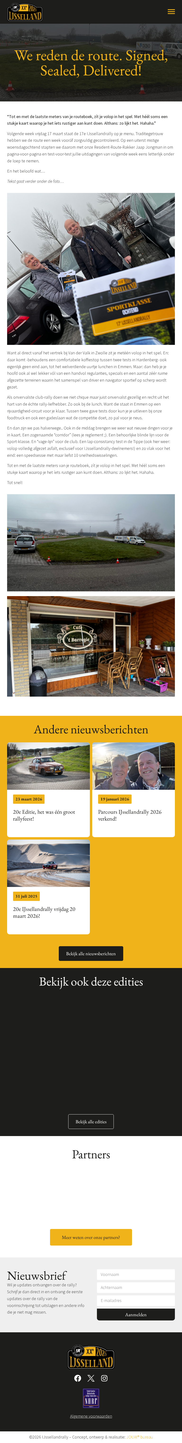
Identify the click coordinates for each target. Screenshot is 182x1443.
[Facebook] (77, 1378)
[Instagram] (104, 1378)
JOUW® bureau (139, 1437)
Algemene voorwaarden (91, 1416)
